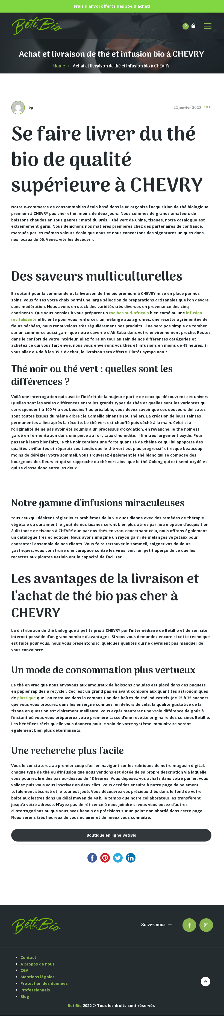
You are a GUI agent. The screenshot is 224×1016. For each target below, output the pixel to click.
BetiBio (75, 1005)
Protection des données (44, 983)
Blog (24, 996)
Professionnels (35, 990)
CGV (24, 970)
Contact (28, 957)
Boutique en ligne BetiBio (111, 835)
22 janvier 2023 (187, 108)
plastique (26, 697)
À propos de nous (37, 964)
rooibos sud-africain (129, 312)
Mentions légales (38, 976)
